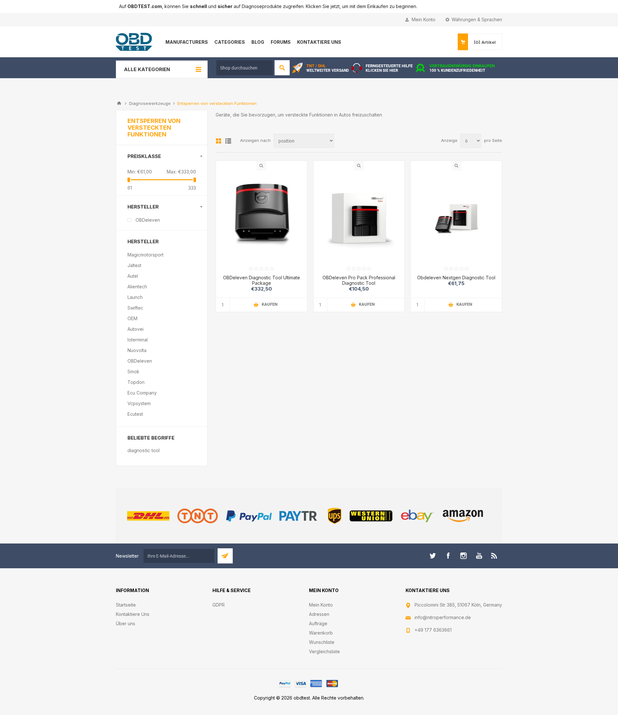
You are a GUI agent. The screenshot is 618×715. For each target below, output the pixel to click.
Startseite (126, 605)
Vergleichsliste (324, 651)
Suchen (282, 67)
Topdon (136, 382)
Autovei (135, 329)
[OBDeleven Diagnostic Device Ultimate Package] (261, 216)
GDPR (218, 605)
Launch (135, 297)
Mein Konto (423, 19)
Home (119, 103)
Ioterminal (137, 339)
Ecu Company (142, 392)
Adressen (319, 614)
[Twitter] (432, 556)
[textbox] (244, 67)
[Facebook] (448, 556)
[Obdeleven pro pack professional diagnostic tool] (359, 216)
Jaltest (134, 265)
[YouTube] (479, 556)
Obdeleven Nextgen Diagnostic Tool (456, 277)
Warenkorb (321, 633)
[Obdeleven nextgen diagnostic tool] (456, 216)
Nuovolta (136, 350)
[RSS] (494, 556)
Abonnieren (225, 555)
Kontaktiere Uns (132, 614)
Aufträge (318, 623)
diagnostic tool (143, 450)
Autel (132, 276)
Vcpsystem (139, 403)
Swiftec (135, 308)
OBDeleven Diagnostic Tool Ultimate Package (261, 280)
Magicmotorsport (145, 254)
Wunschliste (321, 642)
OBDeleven (148, 220)
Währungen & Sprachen (477, 19)
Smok (133, 371)
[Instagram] (463, 556)
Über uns (125, 623)
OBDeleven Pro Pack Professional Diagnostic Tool (359, 280)
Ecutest (135, 414)
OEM (132, 318)
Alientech (137, 286)
